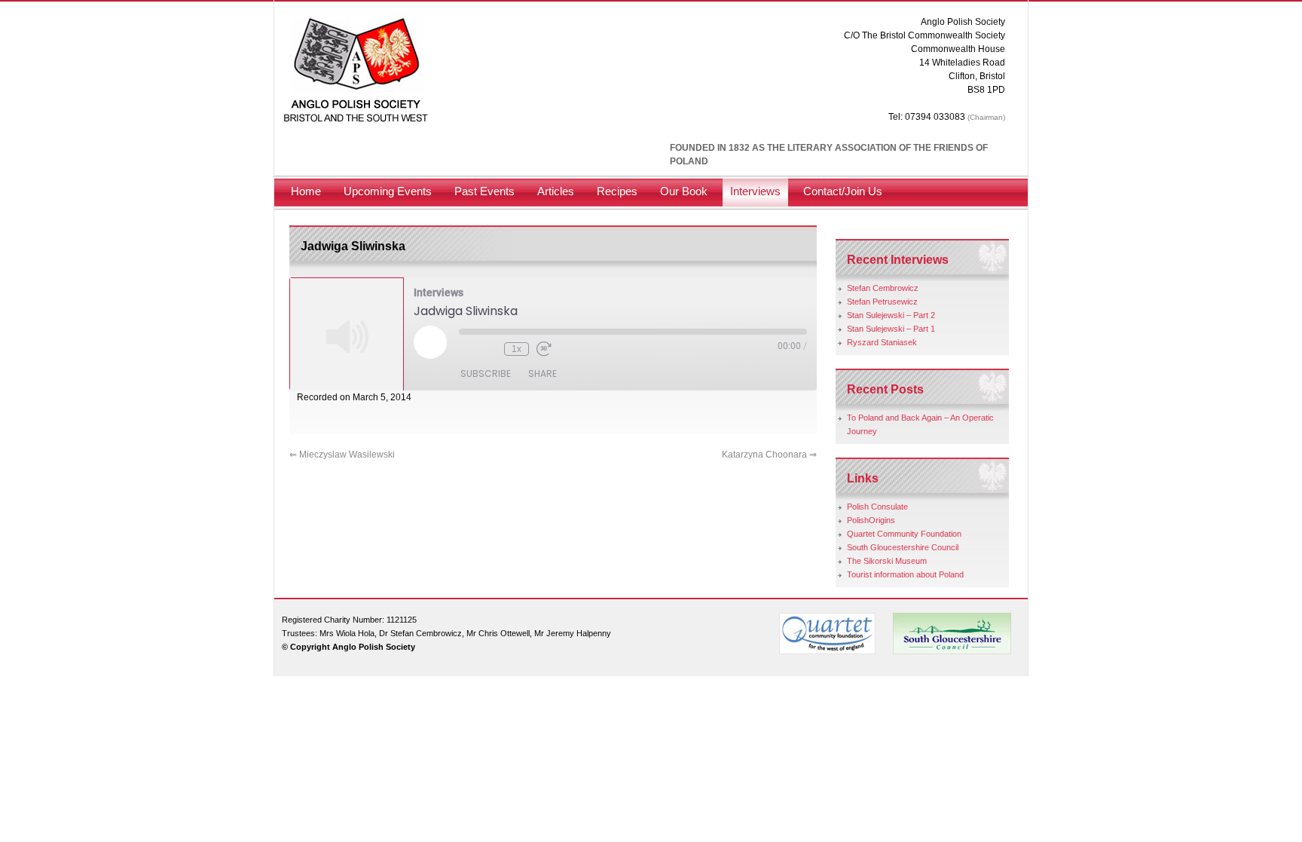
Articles (555, 191)
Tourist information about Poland (905, 574)
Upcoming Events (388, 191)
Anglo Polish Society (356, 69)
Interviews (755, 191)
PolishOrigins (871, 520)
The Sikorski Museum (887, 560)
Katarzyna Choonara (769, 454)
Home (306, 191)
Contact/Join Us (842, 191)
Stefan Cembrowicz (882, 287)
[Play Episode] (430, 342)
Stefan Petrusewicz (882, 301)
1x (516, 349)
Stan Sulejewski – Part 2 (891, 315)
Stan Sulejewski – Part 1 (891, 328)
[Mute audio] (466, 349)
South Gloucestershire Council (902, 547)
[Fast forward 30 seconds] (544, 349)
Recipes (617, 191)
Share (542, 373)
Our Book (684, 191)
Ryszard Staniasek (882, 342)
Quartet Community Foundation (904, 533)
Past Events (484, 191)
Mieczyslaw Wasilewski (342, 454)
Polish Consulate (877, 506)
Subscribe (485, 373)
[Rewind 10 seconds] (489, 349)
